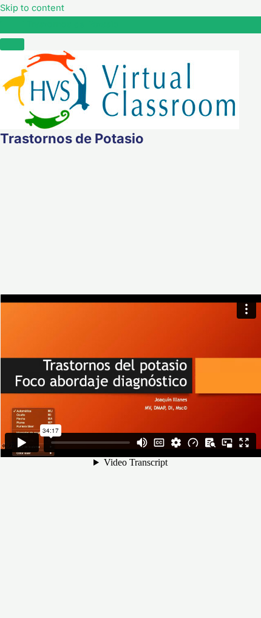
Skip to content (32, 7)
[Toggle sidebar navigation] (12, 27)
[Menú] (12, 44)
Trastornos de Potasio (73, 24)
